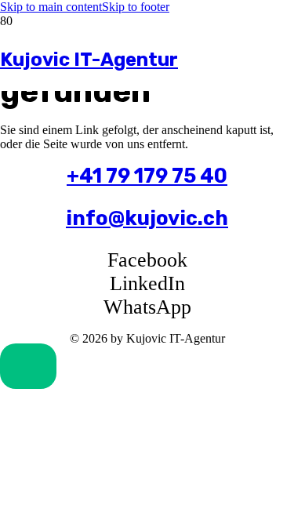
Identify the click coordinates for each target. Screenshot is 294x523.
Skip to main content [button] (51, 6)
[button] (28, 366)
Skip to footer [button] (135, 6)
